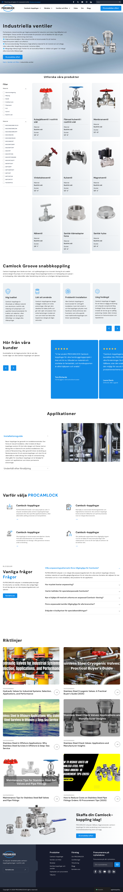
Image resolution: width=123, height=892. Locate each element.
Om (82, 8)
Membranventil (101, 119)
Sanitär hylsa (100, 233)
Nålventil (38, 233)
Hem (4, 62)
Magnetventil (100, 177)
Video (76, 8)
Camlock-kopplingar (31, 8)
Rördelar (47, 8)
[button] (109, 328)
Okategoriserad (8, 688)
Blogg (89, 8)
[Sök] (119, 2)
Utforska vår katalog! (34, 2)
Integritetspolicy (114, 890)
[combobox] (106, 2)
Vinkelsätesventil (42, 177)
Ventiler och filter (62, 8)
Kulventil (68, 177)
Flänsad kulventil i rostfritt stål (72, 120)
